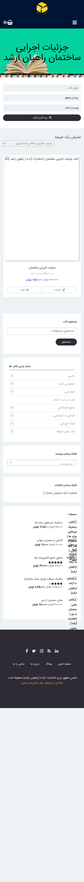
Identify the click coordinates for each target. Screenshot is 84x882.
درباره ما (35, 664)
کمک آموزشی (67, 423)
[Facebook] (27, 651)
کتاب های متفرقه (66, 431)
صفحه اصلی (64, 664)
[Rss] (49, 651)
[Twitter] (34, 651)
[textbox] (42, 464)
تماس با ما (18, 664)
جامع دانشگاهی (66, 408)
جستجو (66, 342)
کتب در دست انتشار (64, 400)
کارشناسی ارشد (67, 384)
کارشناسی (69, 392)
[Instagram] (41, 651)
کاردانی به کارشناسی (64, 416)
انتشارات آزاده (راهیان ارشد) (61, 493)
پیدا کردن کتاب (41, 118)
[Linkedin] (56, 651)
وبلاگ (48, 664)
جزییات (57, 289)
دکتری (71, 376)
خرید (23, 289)
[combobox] (42, 462)
